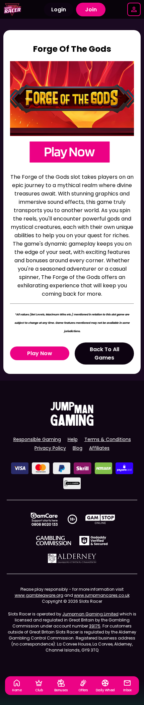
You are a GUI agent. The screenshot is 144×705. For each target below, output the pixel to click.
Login (58, 9)
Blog (77, 448)
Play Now (39, 353)
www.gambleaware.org (39, 595)
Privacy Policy (50, 448)
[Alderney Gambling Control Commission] (72, 558)
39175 (94, 626)
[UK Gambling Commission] (53, 540)
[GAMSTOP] (100, 519)
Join (91, 9)
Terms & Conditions (107, 439)
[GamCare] (44, 519)
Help (73, 439)
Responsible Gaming (37, 439)
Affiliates (99, 448)
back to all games (104, 353)
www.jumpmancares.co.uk (102, 595)
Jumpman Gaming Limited (90, 614)
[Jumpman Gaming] (72, 424)
